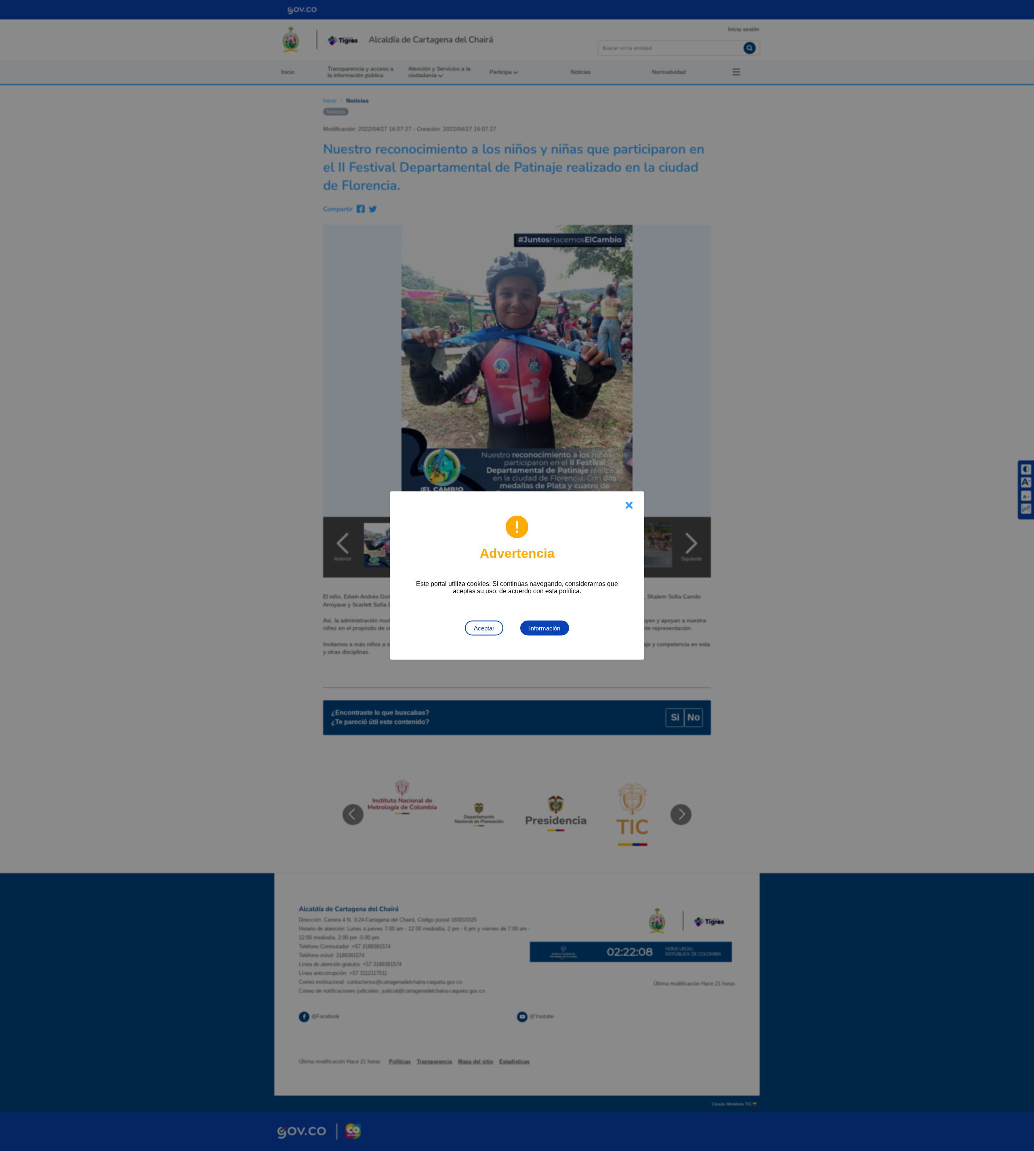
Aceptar (484, 628)
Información (544, 628)
